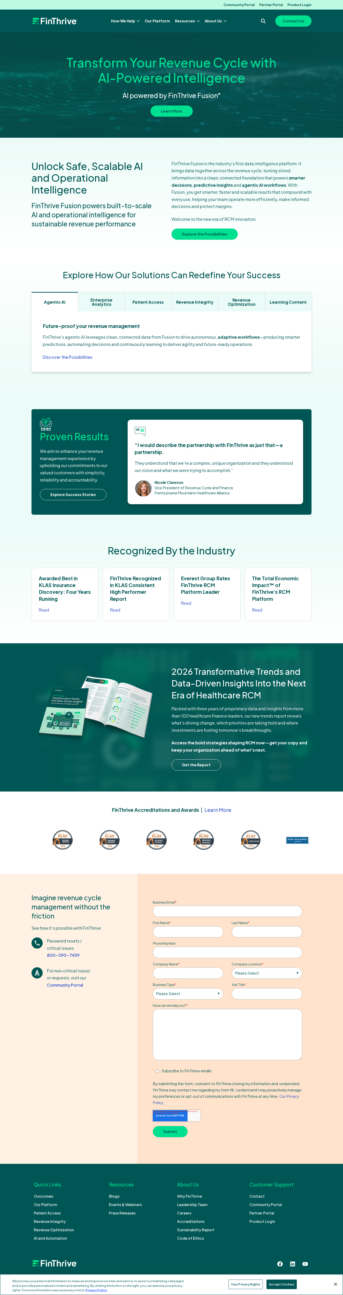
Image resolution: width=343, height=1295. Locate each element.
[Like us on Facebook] (280, 1264)
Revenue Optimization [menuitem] (54, 1229)
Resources (185, 20)
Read (44, 609)
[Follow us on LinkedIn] (292, 1264)
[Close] (335, 1284)
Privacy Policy (96, 1290)
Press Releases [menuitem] (122, 1213)
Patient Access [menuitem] (47, 1213)
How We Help (123, 20)
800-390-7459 (63, 955)
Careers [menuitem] (184, 1213)
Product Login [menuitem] (299, 5)
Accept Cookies (281, 1284)
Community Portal (65, 985)
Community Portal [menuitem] (239, 5)
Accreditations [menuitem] (190, 1221)
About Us (214, 20)
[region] (171, 1284)
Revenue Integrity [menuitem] (50, 1221)
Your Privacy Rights (245, 1284)
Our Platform (157, 20)
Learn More (171, 111)
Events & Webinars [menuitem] (125, 1204)
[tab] (55, 301)
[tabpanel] (172, 341)
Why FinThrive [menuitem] (189, 1196)
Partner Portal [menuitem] (271, 5)
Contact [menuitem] (257, 1196)
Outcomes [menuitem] (43, 1196)
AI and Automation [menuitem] (50, 1238)
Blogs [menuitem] (114, 1196)
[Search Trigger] (263, 21)
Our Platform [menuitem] (45, 1204)
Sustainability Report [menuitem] (195, 1229)
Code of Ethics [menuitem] (190, 1238)
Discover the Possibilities (67, 357)
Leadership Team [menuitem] (192, 1204)
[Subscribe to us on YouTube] (305, 1264)
